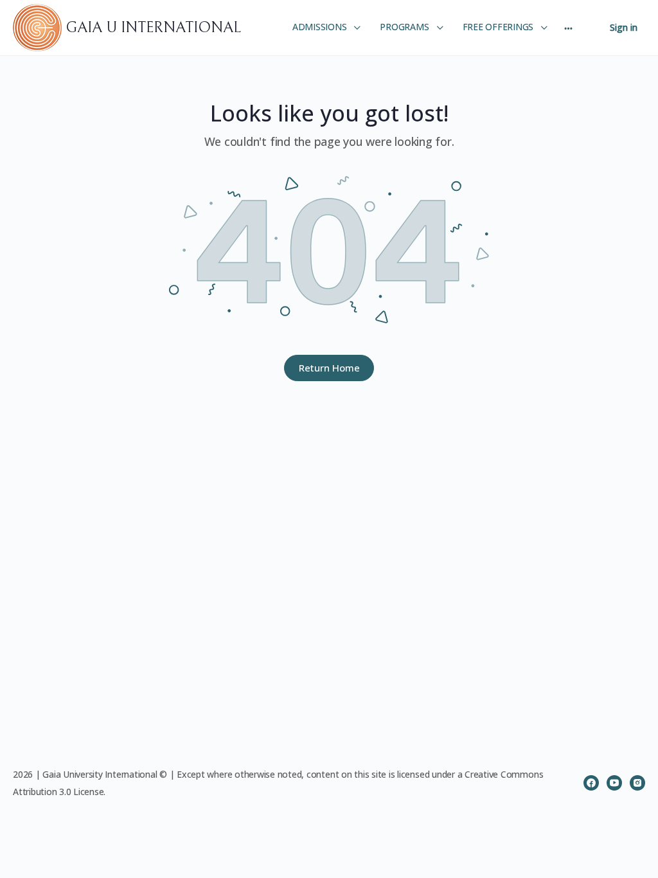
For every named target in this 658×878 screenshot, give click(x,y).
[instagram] (637, 783)
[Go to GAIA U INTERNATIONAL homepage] (39, 27)
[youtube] (614, 783)
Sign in (623, 27)
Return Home (329, 367)
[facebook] (591, 783)
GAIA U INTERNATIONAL (153, 28)
